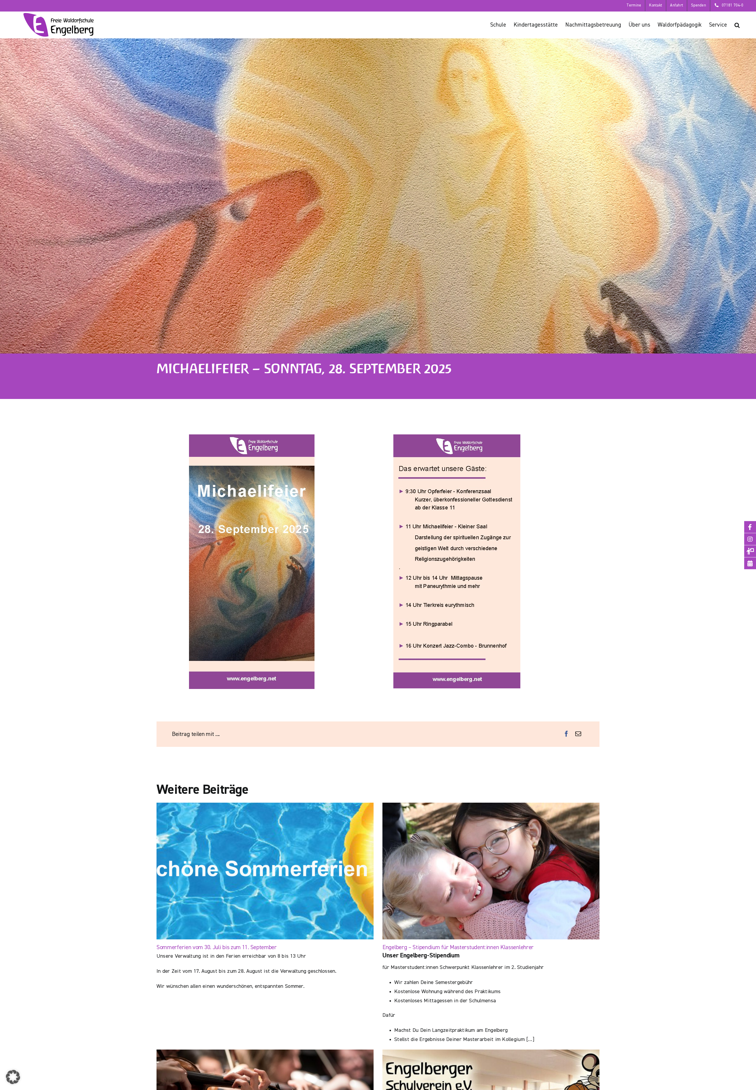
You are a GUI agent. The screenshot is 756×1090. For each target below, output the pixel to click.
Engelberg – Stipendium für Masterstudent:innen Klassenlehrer (458, 947)
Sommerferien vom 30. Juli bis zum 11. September (217, 947)
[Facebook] (566, 734)
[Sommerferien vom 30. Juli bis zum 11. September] (265, 871)
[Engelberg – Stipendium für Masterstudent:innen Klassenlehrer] (490, 871)
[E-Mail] (578, 734)
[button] (737, 25)
